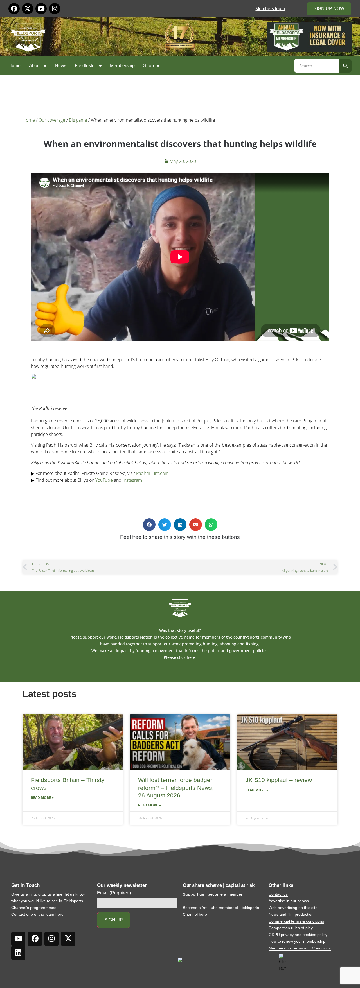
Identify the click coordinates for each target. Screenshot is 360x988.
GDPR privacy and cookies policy (298, 934)
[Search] (345, 66)
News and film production (291, 914)
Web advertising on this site (293, 907)
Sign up (113, 919)
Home (14, 65)
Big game (78, 120)
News (60, 65)
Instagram (132, 480)
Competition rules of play (291, 928)
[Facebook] (14, 8)
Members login (270, 8)
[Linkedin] (18, 953)
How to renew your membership (297, 941)
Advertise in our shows (289, 901)
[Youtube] (41, 8)
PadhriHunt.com (152, 473)
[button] (149, 524)
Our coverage (52, 120)
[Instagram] (54, 8)
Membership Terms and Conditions (300, 948)
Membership (122, 65)
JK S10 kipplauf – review (279, 780)
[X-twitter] (27, 8)
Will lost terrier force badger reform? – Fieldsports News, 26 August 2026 (176, 788)
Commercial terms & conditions (296, 921)
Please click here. (180, 657)
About (35, 65)
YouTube (104, 480)
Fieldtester (85, 65)
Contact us (278, 894)
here (59, 914)
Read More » (42, 797)
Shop (148, 65)
